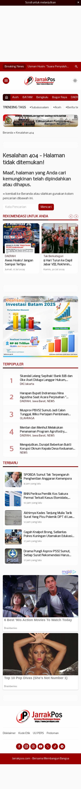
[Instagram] (26, 746)
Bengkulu (42, 97)
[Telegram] (62, 746)
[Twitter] (48, 746)
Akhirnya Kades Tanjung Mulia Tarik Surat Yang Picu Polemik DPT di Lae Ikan (48, 517)
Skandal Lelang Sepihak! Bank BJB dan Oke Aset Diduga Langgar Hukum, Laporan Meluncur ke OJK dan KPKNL (46, 380)
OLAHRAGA (27, 418)
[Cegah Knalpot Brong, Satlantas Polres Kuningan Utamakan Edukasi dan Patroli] (13, 537)
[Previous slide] (71, 216)
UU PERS (38, 733)
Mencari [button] (46, 207)
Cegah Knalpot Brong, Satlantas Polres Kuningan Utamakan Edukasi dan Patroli (48, 536)
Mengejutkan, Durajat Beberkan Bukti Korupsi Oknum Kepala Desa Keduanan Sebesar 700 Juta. (46, 448)
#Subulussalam (39, 107)
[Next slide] (76, 216)
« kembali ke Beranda (18, 194)
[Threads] (33, 746)
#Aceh (57, 107)
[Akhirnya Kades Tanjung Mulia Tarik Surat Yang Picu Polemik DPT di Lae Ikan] (13, 517)
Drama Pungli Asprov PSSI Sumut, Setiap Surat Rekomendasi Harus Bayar (47, 555)
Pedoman (53, 733)
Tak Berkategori (53, 256)
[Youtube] (40, 746)
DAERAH (10, 256)
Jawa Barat (39, 401)
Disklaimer (9, 733)
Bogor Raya (59, 97)
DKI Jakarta (27, 384)
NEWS (51, 401)
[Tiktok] (55, 746)
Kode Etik (24, 733)
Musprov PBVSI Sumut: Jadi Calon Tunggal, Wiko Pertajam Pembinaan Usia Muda (44, 414)
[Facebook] (19, 746)
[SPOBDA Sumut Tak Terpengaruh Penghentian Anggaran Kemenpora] (13, 479)
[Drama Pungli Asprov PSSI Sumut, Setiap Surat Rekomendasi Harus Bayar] (13, 556)
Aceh (15, 97)
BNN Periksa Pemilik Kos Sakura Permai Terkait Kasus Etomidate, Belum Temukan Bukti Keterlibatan (47, 497)
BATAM (27, 97)
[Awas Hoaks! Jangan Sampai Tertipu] (21, 238)
